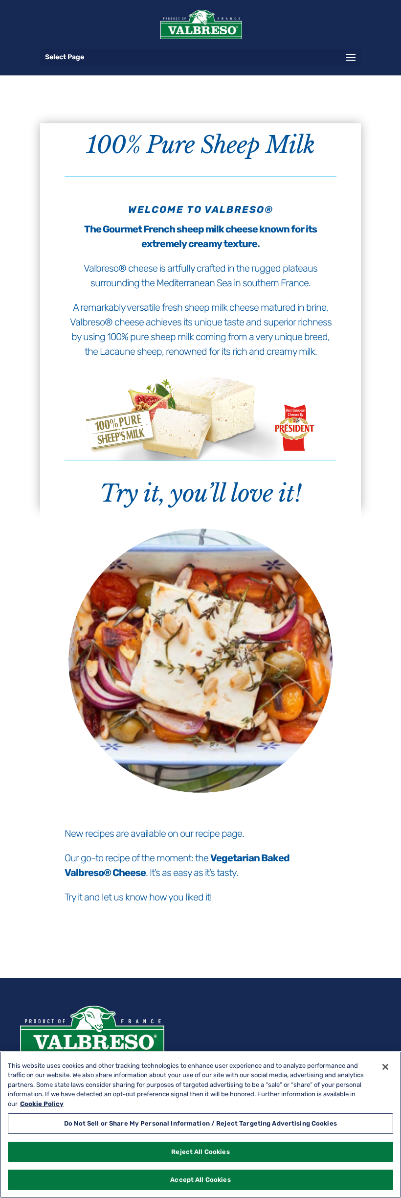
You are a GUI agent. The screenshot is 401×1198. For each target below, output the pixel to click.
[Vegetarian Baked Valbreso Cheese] (200, 794)
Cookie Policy (42, 1103)
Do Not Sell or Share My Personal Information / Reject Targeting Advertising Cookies (200, 1123)
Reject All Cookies (200, 1151)
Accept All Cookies (200, 1179)
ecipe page (220, 833)
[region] (200, 1124)
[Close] (385, 1067)
